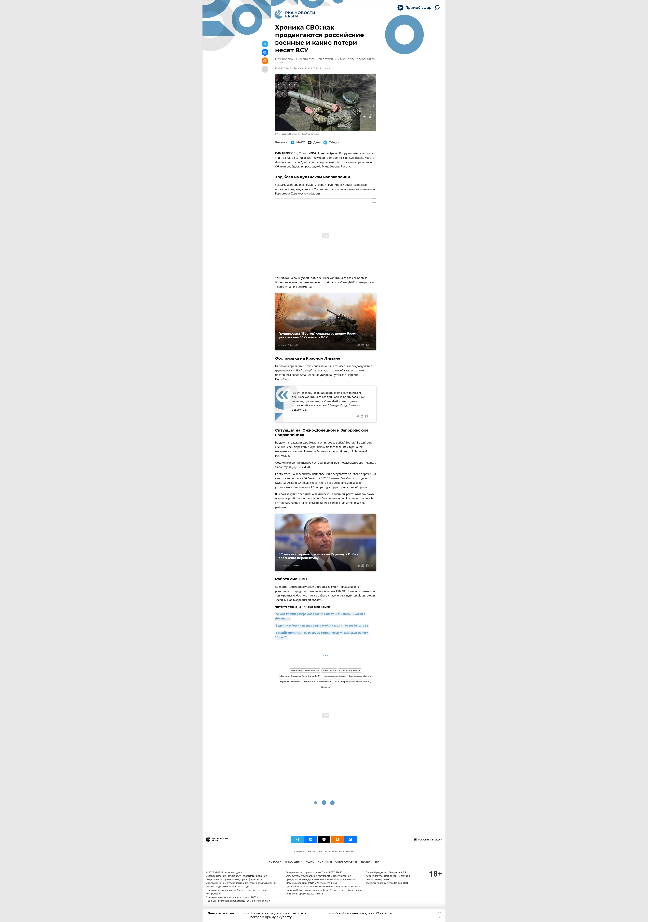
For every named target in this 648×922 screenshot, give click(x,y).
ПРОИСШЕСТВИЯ (333, 852)
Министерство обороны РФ (305, 670)
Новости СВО (329, 670)
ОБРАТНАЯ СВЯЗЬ (346, 862)
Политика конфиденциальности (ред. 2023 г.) (232, 897)
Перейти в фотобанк (310, 134)
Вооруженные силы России (318, 681)
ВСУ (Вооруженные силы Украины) (353, 681)
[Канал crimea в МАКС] (350, 839)
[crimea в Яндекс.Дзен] (324, 839)
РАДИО (309, 862)
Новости (325, 687)
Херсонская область (290, 681)
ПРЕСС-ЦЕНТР (293, 862)
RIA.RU (365, 862)
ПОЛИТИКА (299, 852)
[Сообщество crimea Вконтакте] (310, 839)
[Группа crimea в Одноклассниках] (337, 839)
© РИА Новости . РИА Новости (287, 134)
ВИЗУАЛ (350, 852)
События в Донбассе (349, 670)
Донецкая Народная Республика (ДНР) (300, 676)
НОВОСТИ (275, 862)
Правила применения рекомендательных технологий (238, 901)
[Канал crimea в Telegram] (297, 839)
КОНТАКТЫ (325, 862)
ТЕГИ (376, 862)
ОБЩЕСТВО (315, 852)
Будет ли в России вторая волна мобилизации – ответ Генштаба (322, 626)
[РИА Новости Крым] (294, 14)
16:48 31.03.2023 (283, 68)
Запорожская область (360, 676)
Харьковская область (334, 676)
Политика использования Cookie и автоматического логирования (237, 892)
